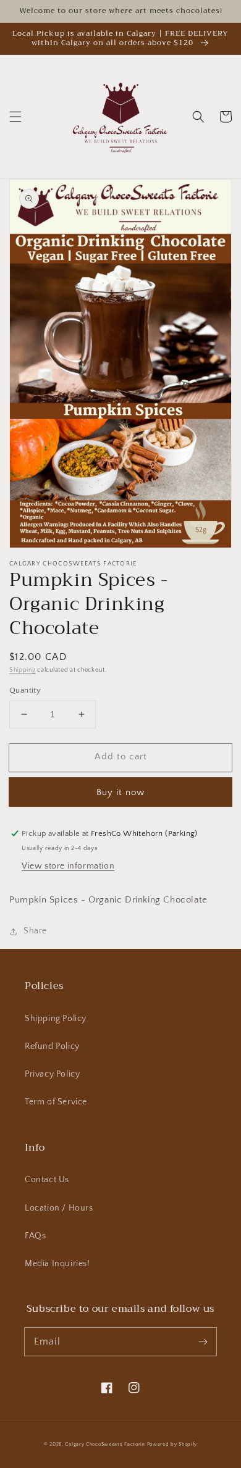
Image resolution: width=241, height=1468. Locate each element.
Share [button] (35, 931)
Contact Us (47, 1180)
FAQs (35, 1236)
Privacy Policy (52, 1074)
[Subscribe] (202, 1341)
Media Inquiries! (57, 1264)
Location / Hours (59, 1208)
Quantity (25, 690)
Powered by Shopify (172, 1444)
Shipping (22, 670)
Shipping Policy (56, 1019)
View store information (68, 866)
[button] (15, 116)
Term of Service (56, 1102)
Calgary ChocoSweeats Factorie (105, 1444)
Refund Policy (52, 1046)
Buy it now (120, 792)
